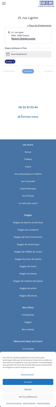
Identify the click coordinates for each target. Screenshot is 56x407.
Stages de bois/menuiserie (28, 237)
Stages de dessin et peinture (28, 222)
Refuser (28, 389)
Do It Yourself (28, 181)
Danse (28, 152)
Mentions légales (29, 403)
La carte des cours (28, 203)
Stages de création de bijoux (28, 281)
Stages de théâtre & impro (28, 251)
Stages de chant (28, 266)
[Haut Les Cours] (46, 3)
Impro (28, 166)
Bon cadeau (28, 329)
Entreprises (28, 314)
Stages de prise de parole (28, 259)
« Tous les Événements (39, 25)
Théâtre (28, 159)
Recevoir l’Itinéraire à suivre (23, 38)
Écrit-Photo (28, 195)
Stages (28, 322)
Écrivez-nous (29, 116)
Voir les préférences (28, 397)
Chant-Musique (28, 188)
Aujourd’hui (28, 71)
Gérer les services (27, 374)
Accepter (28, 382)
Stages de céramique (28, 244)
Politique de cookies (14, 403)
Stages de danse (28, 273)
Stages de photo (28, 288)
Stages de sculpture (28, 229)
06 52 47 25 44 (28, 107)
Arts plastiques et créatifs (28, 173)
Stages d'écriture (28, 295)
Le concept (28, 348)
